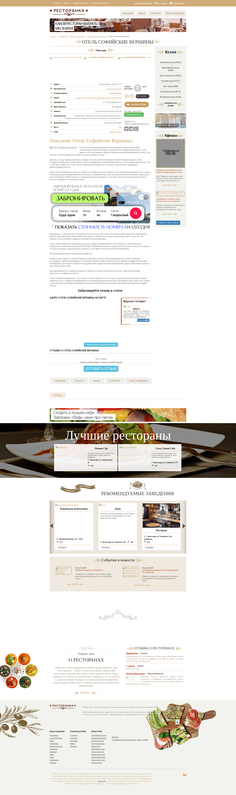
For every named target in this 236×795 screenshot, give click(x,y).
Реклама (73, 746)
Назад (58, 395)
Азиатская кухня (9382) (170, 62)
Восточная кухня (98, 744)
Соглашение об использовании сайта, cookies (130, 740)
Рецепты (115, 737)
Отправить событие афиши (168, 223)
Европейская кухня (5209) (170, 69)
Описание (101, 50)
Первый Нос (132, 653)
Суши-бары (54, 744)
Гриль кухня (95, 746)
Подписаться (178, 3)
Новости (57, 3)
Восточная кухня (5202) (170, 76)
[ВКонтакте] (126, 129)
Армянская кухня (98, 755)
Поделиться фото (134, 114)
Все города (162, 3)
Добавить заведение (143, 3)
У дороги (130, 666)
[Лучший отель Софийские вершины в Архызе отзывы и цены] (66, 58)
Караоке (53, 763)
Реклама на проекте (100, 3)
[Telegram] (131, 129)
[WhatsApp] (136, 129)
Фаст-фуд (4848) (170, 86)
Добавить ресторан (80, 3)
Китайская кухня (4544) (170, 97)
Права (72, 744)
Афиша (66, 3)
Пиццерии (53, 749)
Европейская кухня (98, 735)
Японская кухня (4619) (171, 92)
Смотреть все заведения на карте (101, 345)
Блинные (53, 752)
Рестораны (54, 735)
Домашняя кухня (98, 749)
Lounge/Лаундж (56, 738)
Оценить (141, 320)
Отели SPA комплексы (97, 98)
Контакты (73, 738)
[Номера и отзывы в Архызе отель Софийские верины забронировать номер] (100, 58)
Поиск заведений (174, 13)
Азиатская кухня (97, 752)
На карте (79, 381)
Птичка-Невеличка (135, 673)
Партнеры (74, 741)
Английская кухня (98, 757)
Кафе (52, 741)
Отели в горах (81, 98)
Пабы (52, 757)
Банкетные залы (56, 746)
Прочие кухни (96, 763)
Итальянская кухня (98, 738)
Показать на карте (113, 89)
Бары (52, 755)
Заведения (127, 13)
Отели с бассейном (113, 98)
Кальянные (54, 760)
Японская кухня (97, 741)
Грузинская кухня (98, 760)
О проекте (155, 13)
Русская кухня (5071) (170, 81)
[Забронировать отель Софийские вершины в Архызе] (134, 58)
